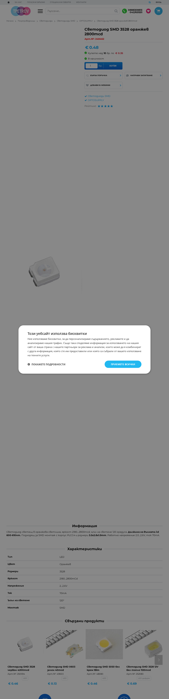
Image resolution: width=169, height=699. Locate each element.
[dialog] (84, 349)
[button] (46, 364)
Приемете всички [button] (123, 364)
